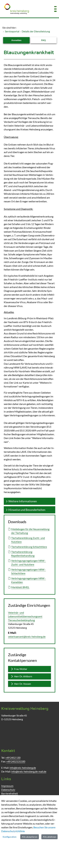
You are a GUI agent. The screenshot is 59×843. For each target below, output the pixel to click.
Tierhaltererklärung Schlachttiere (29, 546)
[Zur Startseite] (24, 8)
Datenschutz (8, 789)
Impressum (7, 785)
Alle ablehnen (49, 836)
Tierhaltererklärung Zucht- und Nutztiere (28, 539)
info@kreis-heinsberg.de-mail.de (28, 771)
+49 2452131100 (15, 761)
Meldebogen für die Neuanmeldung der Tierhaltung (30, 531)
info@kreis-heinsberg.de (23, 767)
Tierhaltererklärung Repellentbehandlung (22, 553)
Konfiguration (9, 836)
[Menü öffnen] (55, 9)
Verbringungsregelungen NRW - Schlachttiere (28, 571)
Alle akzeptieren (29, 836)
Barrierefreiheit (9, 793)
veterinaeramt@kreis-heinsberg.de (26, 636)
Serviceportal (12, 31)
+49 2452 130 (12, 757)
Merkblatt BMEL (20, 587)
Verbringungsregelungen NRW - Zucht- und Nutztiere (28, 562)
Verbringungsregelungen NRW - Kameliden (28, 580)
